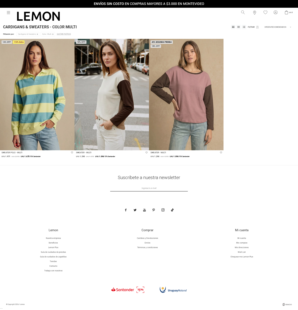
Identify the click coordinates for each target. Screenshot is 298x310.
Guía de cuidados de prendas (53, 252)
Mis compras (241, 243)
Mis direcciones (242, 247)
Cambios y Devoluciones (147, 238)
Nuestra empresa (53, 238)
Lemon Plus (53, 247)
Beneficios (53, 243)
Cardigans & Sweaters (27, 34)
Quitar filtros (64, 34)
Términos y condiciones (147, 247)
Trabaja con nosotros (53, 271)
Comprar (50, 146)
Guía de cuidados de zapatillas (53, 257)
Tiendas (53, 261)
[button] (244, 12)
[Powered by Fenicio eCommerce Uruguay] (287, 304)
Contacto (53, 266)
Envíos (147, 243)
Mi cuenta (241, 238)
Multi (46, 34)
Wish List (242, 252)
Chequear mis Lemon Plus (241, 257)
